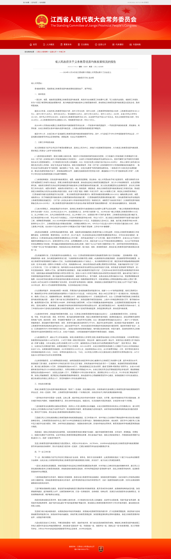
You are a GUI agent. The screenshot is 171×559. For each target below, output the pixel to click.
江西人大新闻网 (42, 52)
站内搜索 (43, 2)
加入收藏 (26, 2)
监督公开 (53, 52)
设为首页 (34, 2)
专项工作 (62, 52)
